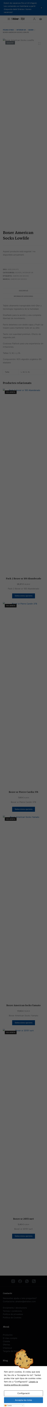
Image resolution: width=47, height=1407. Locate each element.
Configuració (23, 1393)
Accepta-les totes (23, 1400)
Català (9, 1405)
